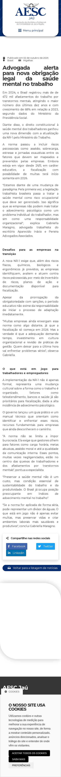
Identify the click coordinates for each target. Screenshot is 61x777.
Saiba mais (18, 759)
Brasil (10, 60)
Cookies (14, 691)
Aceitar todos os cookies (29, 753)
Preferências (21, 765)
